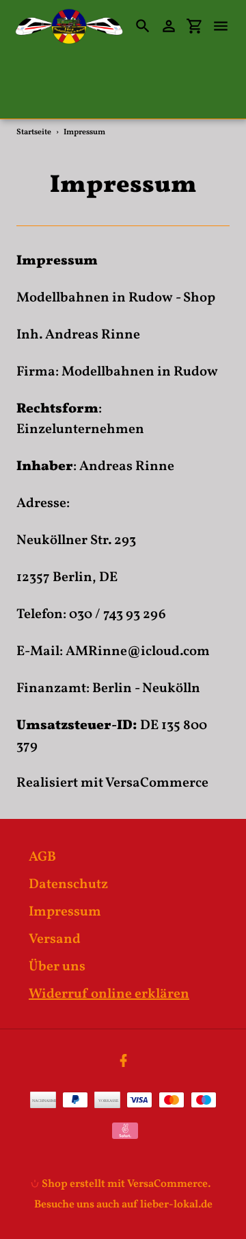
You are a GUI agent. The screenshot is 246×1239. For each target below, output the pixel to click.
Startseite (33, 132)
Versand (55, 939)
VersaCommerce (156, 783)
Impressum (65, 912)
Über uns (57, 967)
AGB (42, 857)
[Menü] (227, 26)
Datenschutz (68, 884)
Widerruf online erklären (109, 994)
